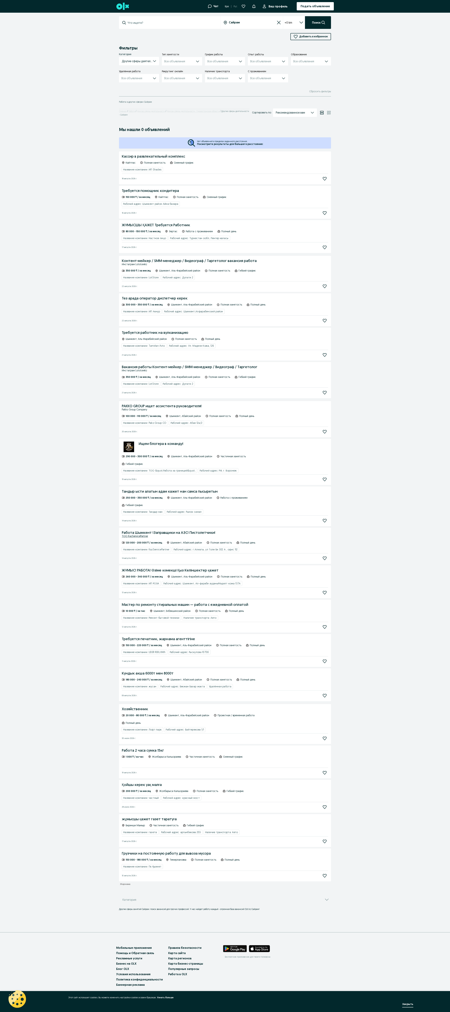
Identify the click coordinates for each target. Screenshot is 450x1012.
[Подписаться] (324, 178)
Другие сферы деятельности (151, 111)
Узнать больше (165, 997)
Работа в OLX (177, 974)
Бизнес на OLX (126, 963)
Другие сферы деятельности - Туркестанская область (193, 111)
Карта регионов (180, 958)
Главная (123, 111)
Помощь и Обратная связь (135, 953)
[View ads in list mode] (322, 113)
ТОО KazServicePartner (135, 536)
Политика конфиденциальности (139, 979)
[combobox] (172, 22)
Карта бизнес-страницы (185, 963)
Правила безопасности (184, 947)
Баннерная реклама (130, 984)
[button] (254, 6)
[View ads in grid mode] (329, 113)
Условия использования (133, 974)
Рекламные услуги (129, 958)
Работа (131, 111)
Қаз (227, 6)
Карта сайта (177, 953)
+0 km (288, 22)
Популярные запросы (183, 969)
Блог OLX (122, 969)
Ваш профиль (278, 6)
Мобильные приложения (134, 947)
